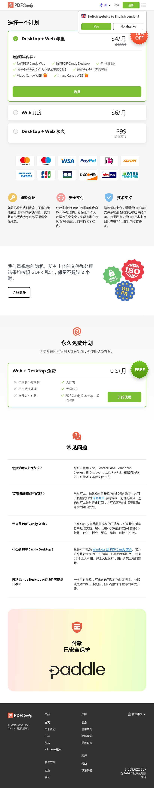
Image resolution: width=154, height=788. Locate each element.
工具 (47, 736)
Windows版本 (53, 749)
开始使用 (124, 397)
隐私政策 (87, 736)
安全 (84, 722)
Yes (96, 26)
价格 (47, 742)
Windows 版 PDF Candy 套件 (112, 549)
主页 (47, 722)
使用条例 (87, 729)
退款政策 (99, 498)
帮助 (84, 763)
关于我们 (50, 729)
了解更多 (19, 292)
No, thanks (128, 26)
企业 (47, 770)
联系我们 (87, 770)
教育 (47, 777)
